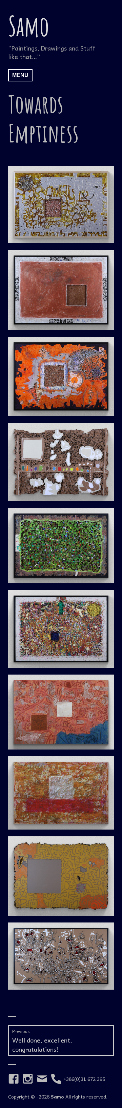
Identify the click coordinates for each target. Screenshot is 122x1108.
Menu (20, 75)
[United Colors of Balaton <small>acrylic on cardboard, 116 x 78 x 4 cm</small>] (61, 462)
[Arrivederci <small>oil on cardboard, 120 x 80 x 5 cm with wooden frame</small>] (61, 629)
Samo (28, 25)
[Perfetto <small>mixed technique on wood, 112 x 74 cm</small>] (61, 793)
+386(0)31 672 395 (84, 1079)
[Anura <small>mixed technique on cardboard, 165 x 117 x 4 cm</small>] (61, 876)
